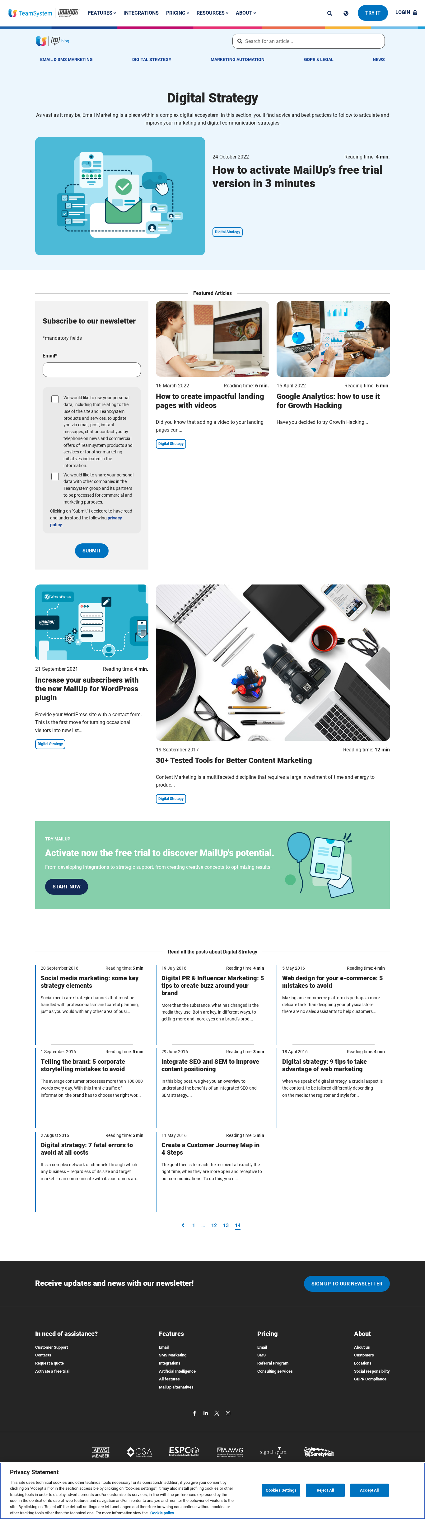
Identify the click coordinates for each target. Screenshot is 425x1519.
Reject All (325, 1490)
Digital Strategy (151, 59)
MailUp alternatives (176, 1387)
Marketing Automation (237, 59)
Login (402, 12)
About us (362, 1347)
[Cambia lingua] (346, 13)
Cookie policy (162, 1512)
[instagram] (228, 1413)
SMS (261, 1355)
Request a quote (49, 1363)
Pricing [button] (176, 13)
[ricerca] (329, 13)
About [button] (245, 13)
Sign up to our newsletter (346, 1284)
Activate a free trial (52, 1371)
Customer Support (51, 1347)
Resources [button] (211, 13)
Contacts (43, 1355)
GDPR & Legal (319, 59)
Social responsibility (372, 1371)
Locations (362, 1363)
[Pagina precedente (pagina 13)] (183, 1225)
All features (169, 1379)
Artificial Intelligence (177, 1371)
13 (226, 1225)
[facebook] (195, 1413)
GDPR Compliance (370, 1379)
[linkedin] (206, 1413)
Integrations (141, 13)
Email (164, 1347)
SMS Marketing (172, 1355)
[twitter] (217, 1413)
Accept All (369, 1490)
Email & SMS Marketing (66, 59)
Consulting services (275, 1371)
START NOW (67, 887)
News (379, 59)
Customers (364, 1355)
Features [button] (101, 13)
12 (214, 1225)
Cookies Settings (281, 1490)
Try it (373, 13)
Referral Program (272, 1363)
